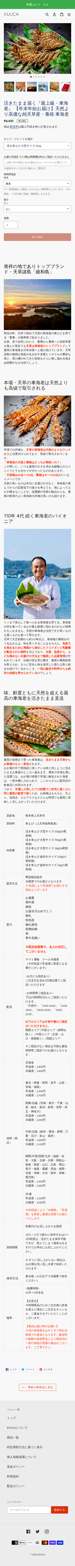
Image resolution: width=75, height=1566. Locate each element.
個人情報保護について (22, 1457)
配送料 (14, 126)
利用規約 (13, 1476)
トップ (11, 1418)
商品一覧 (13, 1437)
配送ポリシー (16, 1486)
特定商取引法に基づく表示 (25, 1447)
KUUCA (41, 1554)
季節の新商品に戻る (40, 1387)
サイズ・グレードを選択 (18, 139)
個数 (6, 218)
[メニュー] (69, 14)
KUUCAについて (17, 1427)
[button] (9, 87)
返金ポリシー (16, 1466)
